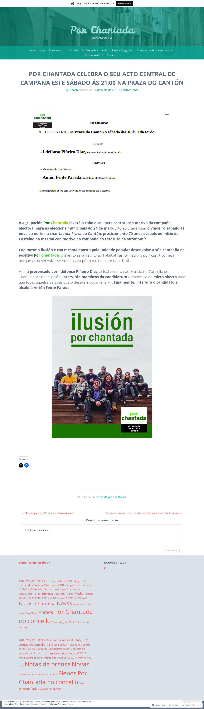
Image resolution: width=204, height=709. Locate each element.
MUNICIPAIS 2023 (77, 597)
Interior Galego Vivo (122, 50)
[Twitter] (105, 568)
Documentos (56, 50)
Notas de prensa (106, 497)
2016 (22, 581)
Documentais (73, 589)
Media (79, 593)
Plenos (45, 612)
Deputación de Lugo (54, 589)
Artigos (77, 581)
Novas (42, 50)
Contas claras (85, 585)
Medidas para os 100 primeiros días (37, 657)
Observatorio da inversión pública (154, 50)
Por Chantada (102, 30)
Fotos (36, 593)
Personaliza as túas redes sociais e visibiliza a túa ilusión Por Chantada (144, 513)
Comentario (171, 550)
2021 (34, 581)
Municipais (72, 50)
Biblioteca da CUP (94, 55)
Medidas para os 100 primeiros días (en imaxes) (48, 513)
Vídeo (72, 622)
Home (32, 50)
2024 (40, 581)
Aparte (74, 90)
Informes (47, 593)
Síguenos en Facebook (34, 562)
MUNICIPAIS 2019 (57, 597)
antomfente (130, 90)
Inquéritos (60, 593)
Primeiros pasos (124, 3)
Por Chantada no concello (95, 50)
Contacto (111, 55)
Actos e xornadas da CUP (58, 581)
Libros (70, 593)
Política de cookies (65, 704)
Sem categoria (60, 622)
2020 (28, 581)
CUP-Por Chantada (31, 589)
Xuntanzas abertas (50, 688)
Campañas (71, 585)
